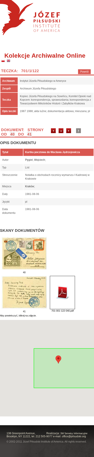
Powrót (84, 71)
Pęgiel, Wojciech (35, 159)
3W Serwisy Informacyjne (73, 433)
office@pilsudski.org (74, 436)
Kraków (29, 186)
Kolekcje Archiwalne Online (44, 55)
